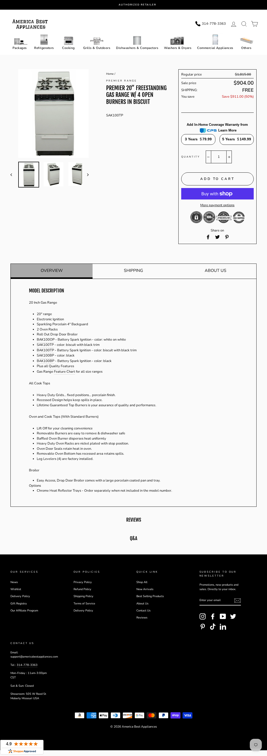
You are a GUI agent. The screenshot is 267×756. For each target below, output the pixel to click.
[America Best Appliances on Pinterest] (202, 626)
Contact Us (143, 611)
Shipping (133, 270)
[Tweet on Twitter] (217, 237)
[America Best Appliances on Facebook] (213, 616)
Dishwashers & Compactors (137, 48)
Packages (20, 48)
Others (246, 48)
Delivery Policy (20, 596)
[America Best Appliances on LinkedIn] (223, 626)
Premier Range (121, 80)
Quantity (190, 156)
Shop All (141, 582)
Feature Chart (64, 371)
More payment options (217, 205)
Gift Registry (18, 603)
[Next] (85, 175)
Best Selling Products (150, 596)
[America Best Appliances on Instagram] (202, 616)
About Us (215, 270)
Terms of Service (84, 603)
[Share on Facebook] (208, 237)
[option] (137, 5)
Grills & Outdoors (97, 48)
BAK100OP (45, 339)
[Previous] (13, 175)
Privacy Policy (83, 582)
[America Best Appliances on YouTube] (223, 616)
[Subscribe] (237, 600)
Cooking (68, 48)
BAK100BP (45, 361)
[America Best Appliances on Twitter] (233, 616)
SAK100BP (45, 355)
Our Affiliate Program (24, 611)
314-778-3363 (27, 665)
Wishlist (15, 589)
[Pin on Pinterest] (226, 237)
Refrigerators (44, 48)
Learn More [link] (227, 130)
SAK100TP (45, 344)
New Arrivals (144, 589)
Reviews (141, 618)
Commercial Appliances (215, 48)
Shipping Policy (83, 596)
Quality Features (61, 366)
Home (110, 74)
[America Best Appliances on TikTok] (213, 626)
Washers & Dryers (177, 48)
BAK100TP (45, 350)
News (14, 582)
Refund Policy (82, 589)
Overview (52, 270)
